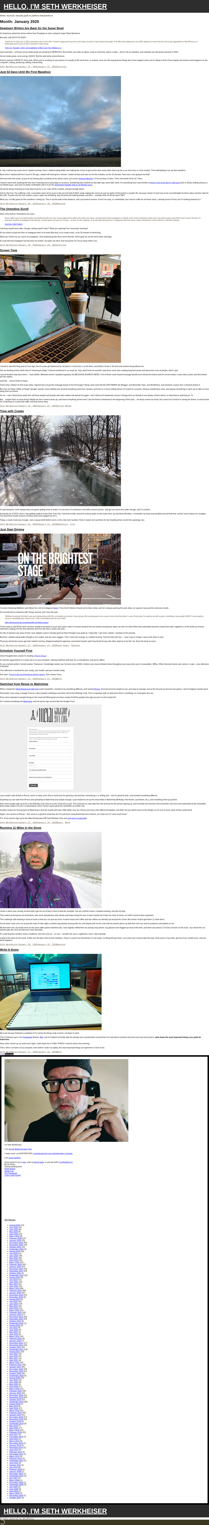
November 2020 (16, 1371)
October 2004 (15, 1498)
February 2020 (15, 1391)
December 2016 (16, 1437)
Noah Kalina (9, 1169)
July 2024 (13, 1280)
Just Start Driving (12, 529)
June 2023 (13, 1304)
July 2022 (13, 1328)
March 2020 (14, 1389)
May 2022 (13, 1332)
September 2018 (16, 1424)
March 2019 (14, 1410)
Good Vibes (63, 645)
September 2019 (16, 1402)
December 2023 (16, 1295)
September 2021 (16, 1349)
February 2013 (15, 1452)
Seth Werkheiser (9, 67)
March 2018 (14, 1430)
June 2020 (13, 1382)
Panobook (27, 1037)
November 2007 (16, 1474)
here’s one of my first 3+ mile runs (165, 183)
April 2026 (13, 1234)
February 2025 (15, 1264)
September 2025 (16, 1249)
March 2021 (14, 1363)
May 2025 (13, 1258)
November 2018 (16, 1419)
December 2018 (16, 1417)
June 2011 (13, 1463)
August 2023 (14, 1299)
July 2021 (13, 1354)
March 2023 (14, 1310)
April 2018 (13, 1428)
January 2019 (15, 1415)
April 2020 (13, 1386)
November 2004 (16, 1495)
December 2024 (16, 1269)
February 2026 (15, 1238)
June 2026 (13, 1230)
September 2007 (16, 1476)
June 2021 (13, 1356)
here (56, 608)
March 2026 (14, 1236)
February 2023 (15, 1312)
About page (39, 1162)
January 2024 (15, 1293)
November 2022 (16, 1319)
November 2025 (16, 1245)
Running (61, 203)
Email (60, 822)
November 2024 (16, 1271)
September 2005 (16, 1485)
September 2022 (16, 1323)
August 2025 (14, 1251)
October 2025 (15, 1247)
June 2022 (13, 1330)
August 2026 (14, 1225)
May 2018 (13, 1426)
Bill (41, 1037)
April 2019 (13, 1408)
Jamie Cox (9, 1171)
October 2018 (15, 1421)
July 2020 (13, 1380)
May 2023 (13, 1306)
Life (72, 524)
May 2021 (13, 1358)
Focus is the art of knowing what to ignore (27, 674)
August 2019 (14, 1404)
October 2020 (15, 1373)
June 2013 (13, 1450)
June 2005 (13, 1489)
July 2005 (13, 1487)
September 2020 (16, 1376)
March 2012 (14, 1456)
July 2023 (13, 1301)
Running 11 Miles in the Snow (20, 827)
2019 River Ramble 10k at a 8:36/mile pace (73, 185)
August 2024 (14, 1277)
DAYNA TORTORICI (14, 224)
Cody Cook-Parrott (12, 1175)
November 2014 (16, 1448)
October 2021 (15, 1347)
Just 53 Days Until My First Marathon (25, 72)
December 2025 (16, 1243)
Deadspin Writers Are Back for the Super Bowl (32, 28)
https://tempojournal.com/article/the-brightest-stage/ (26, 623)
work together (14, 1158)
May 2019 (13, 1406)
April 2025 (13, 1260)
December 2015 (16, 1443)
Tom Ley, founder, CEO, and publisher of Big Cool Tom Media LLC (33, 48)
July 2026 (13, 1227)
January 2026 (15, 1240)
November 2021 (16, 1345)
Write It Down (9, 949)
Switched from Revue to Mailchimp (24, 684)
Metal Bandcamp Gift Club (27, 689)
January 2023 (15, 1315)
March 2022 (14, 1336)
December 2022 (16, 1317)
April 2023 (13, 1308)
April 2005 (13, 1491)
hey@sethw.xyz (66, 1162)
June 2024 (13, 1282)
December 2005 (16, 1482)
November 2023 (16, 1297)
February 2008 (15, 1469)
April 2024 (13, 1286)
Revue (97, 689)
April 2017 (13, 1434)
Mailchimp (27, 701)
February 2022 (15, 1339)
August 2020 (14, 1378)
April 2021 (13, 1360)
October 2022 (15, 1321)
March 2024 (14, 1288)
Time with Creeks (12, 411)
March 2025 (14, 1262)
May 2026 (13, 1232)
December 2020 (16, 1369)
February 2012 (15, 1458)
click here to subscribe (76, 818)
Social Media (64, 406)
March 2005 (14, 1493)
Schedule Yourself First (16, 650)
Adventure (62, 524)
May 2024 (13, 1284)
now (24, 1162)
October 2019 (15, 1400)
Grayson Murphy (85, 179)
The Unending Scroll (14, 208)
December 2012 (16, 1454)
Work (59, 679)
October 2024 (15, 1273)
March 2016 (14, 1441)
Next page (9, 1054)
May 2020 (13, 1384)
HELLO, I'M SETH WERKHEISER (55, 6)
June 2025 (13, 1256)
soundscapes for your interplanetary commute (53, 1153)
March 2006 (14, 1480)
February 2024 (15, 1291)
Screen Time (8, 250)
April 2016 (13, 1439)
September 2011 (16, 1461)
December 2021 (16, 1343)
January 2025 (15, 1267)
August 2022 (14, 1325)
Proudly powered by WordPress (17, 1518)
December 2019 (16, 1395)
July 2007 (13, 1478)
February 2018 (15, 1432)
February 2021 (15, 1365)
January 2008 (15, 1472)
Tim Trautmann (10, 1173)
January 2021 (15, 1367)
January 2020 (15, 1393)
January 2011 (15, 1465)
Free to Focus (40, 656)
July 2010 (13, 1467)
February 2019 (15, 1413)
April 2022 (13, 1334)
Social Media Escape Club (20, 1149)
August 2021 (14, 1352)
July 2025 (13, 1254)
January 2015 (15, 1445)
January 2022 (15, 1341)
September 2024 (16, 1275)
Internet (62, 67)
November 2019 (16, 1397)
